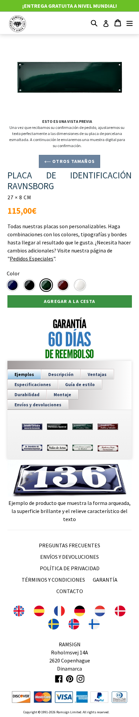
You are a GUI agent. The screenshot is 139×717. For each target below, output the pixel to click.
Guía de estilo (80, 384)
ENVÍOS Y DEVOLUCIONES (69, 556)
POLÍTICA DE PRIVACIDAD (70, 568)
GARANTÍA (105, 579)
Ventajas (97, 374)
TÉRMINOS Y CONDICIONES (53, 579)
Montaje (62, 395)
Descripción (61, 374)
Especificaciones (33, 384)
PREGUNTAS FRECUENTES (69, 545)
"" (31, 258)
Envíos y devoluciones (38, 405)
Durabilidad (27, 395)
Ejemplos (24, 374)
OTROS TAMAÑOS (73, 161)
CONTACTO (69, 591)
